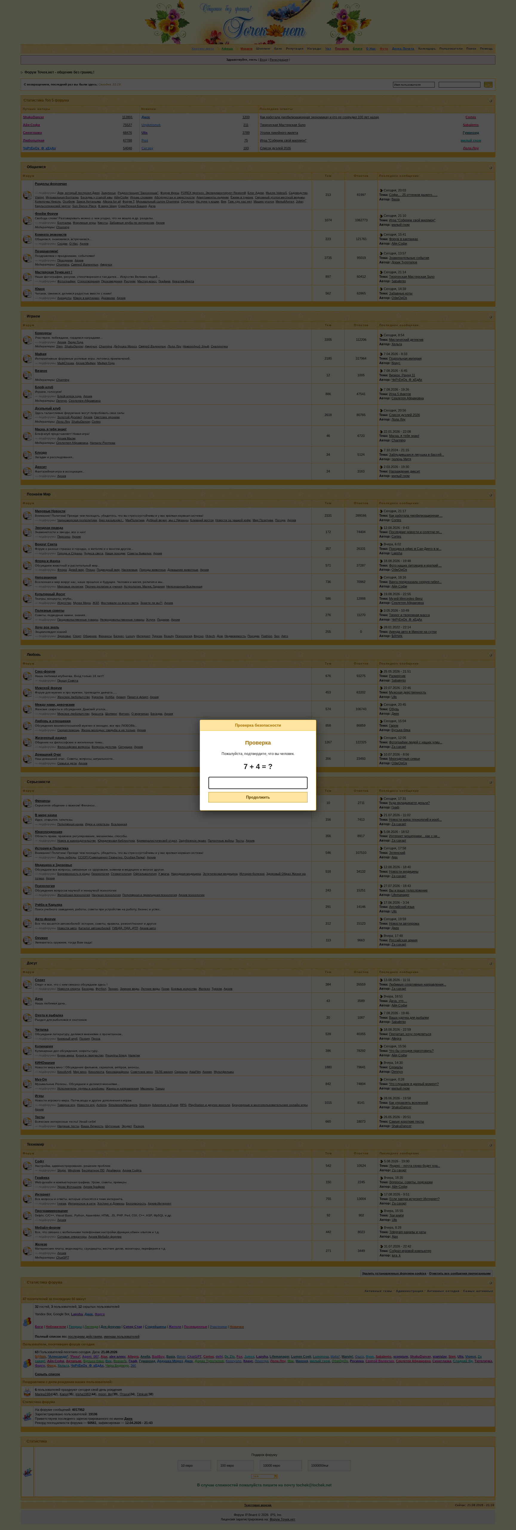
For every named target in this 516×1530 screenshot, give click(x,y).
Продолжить (258, 797)
